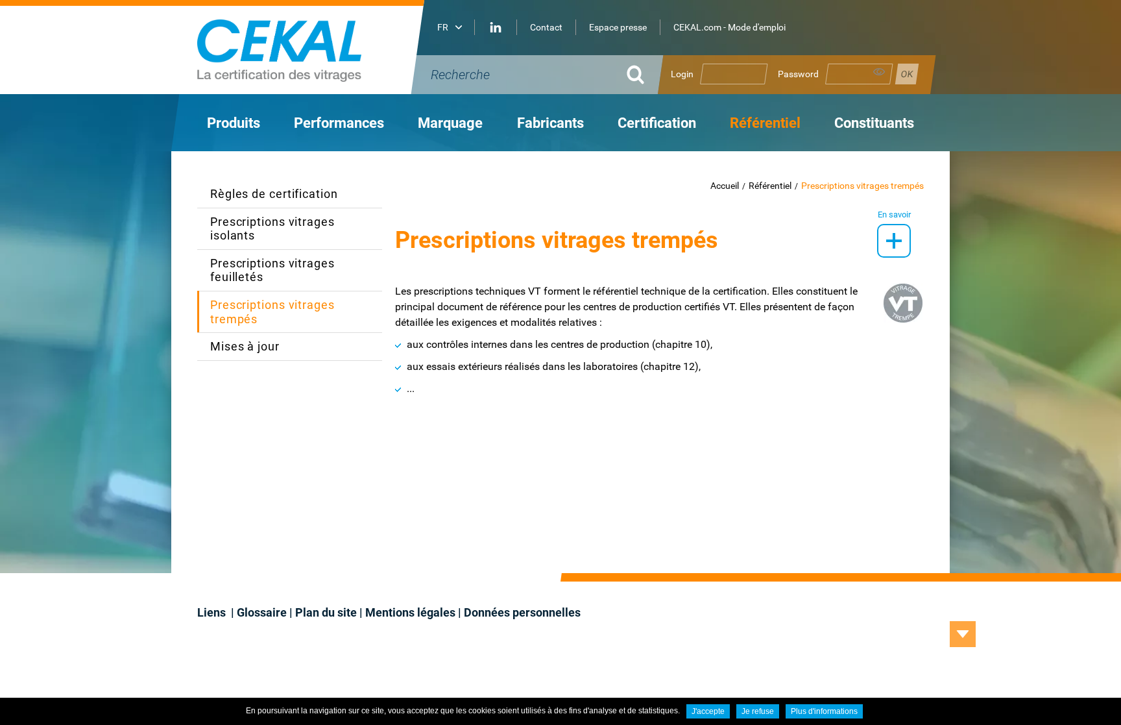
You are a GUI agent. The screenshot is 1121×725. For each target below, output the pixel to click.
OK (635, 74)
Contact (546, 27)
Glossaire (262, 612)
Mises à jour (245, 346)
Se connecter (907, 74)
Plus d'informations (824, 711)
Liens (212, 612)
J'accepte (708, 711)
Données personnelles (522, 612)
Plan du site (326, 612)
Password (798, 74)
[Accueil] (314, 47)
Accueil (724, 185)
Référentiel (770, 185)
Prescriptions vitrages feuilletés (272, 270)
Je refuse (757, 711)
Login (682, 74)
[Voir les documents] (894, 241)
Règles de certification (274, 194)
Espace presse (618, 27)
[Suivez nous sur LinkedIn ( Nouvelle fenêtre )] (495, 27)
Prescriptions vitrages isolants (272, 229)
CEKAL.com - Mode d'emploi (729, 27)
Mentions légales (410, 612)
